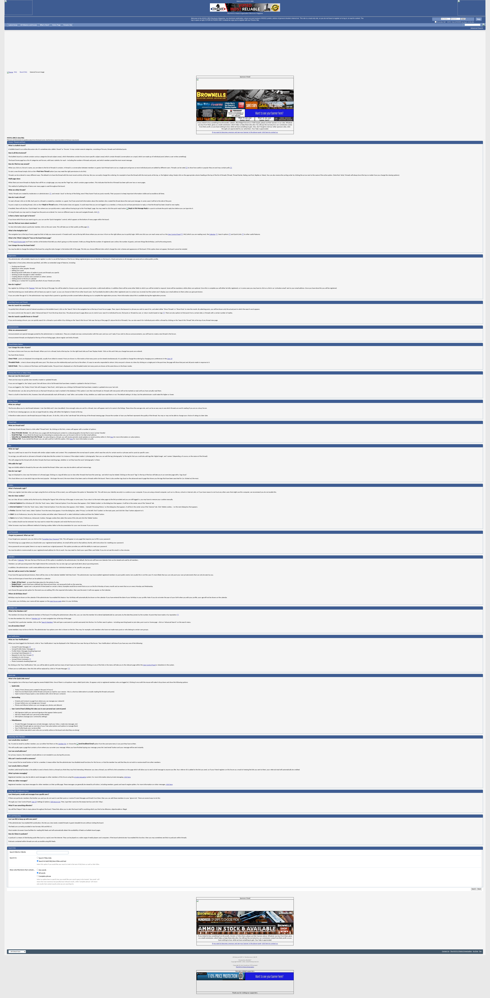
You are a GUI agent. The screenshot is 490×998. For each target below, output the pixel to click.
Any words (42, 870)
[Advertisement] (245, 52)
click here (127, 777)
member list (62, 744)
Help (478, 19)
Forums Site (67, 25)
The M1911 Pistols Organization (461, 951)
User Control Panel (174, 234)
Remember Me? (441, 22)
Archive (475, 951)
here (111, 437)
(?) (186, 168)
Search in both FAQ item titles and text (52, 861)
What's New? (44, 25)
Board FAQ (23, 72)
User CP (169, 359)
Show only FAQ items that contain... (22, 870)
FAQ (15, 72)
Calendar (212, 234)
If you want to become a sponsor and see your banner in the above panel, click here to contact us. (245, 132)
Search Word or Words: (18, 852)
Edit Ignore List (55, 802)
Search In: (13, 858)
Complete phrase (44, 876)
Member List (36, 618)
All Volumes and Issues (28, 25)
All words (41, 873)
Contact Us (445, 951)
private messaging (80, 777)
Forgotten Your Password (50, 539)
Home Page (56, 25)
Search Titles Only (44, 858)
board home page (19, 242)
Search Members (47, 622)
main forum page (55, 601)
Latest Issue (13, 25)
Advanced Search (477, 28)
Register (32, 288)
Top (480, 951)
